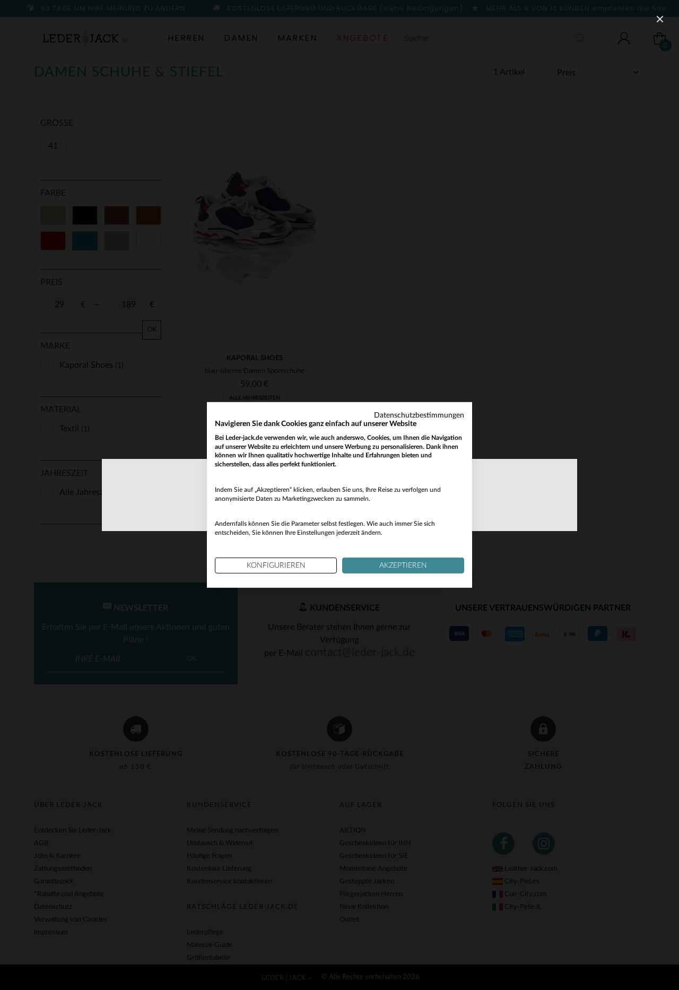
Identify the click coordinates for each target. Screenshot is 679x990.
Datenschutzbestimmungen (419, 415)
